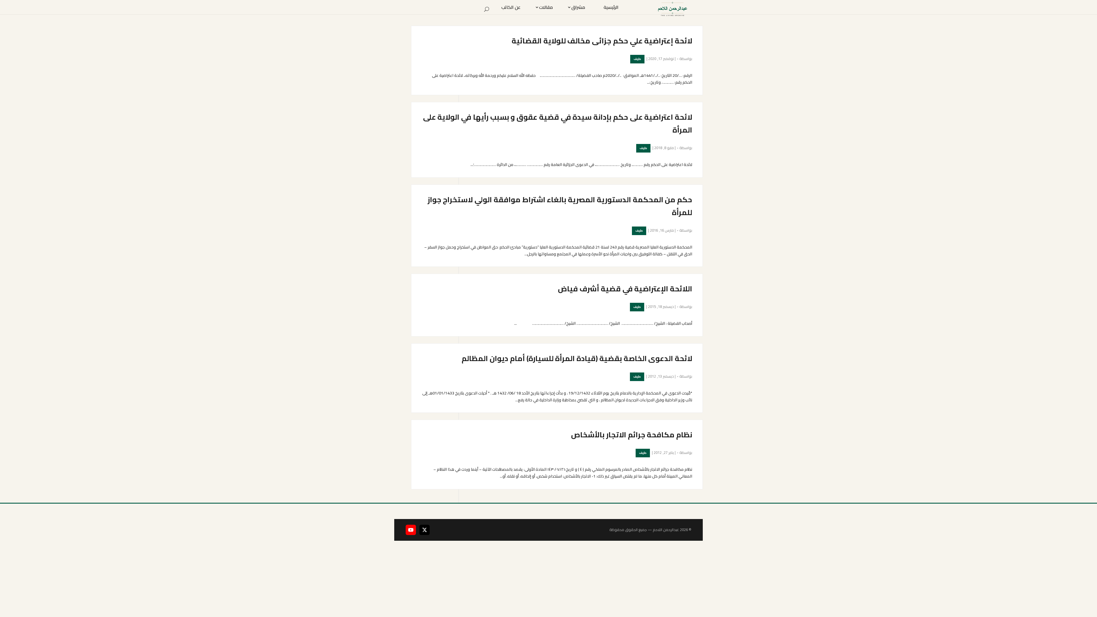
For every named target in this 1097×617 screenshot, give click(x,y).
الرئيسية (611, 7)
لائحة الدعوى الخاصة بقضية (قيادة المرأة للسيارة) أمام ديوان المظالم (577, 358)
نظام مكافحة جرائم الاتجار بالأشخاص (631, 435)
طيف (637, 59)
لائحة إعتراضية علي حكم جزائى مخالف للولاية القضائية (602, 41)
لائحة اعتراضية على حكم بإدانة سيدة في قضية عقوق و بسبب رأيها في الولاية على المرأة (557, 123)
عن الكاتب (511, 7)
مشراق (578, 7)
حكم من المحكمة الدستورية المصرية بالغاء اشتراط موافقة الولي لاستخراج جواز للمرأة (560, 206)
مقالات (546, 7)
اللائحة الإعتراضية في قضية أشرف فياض (625, 289)
